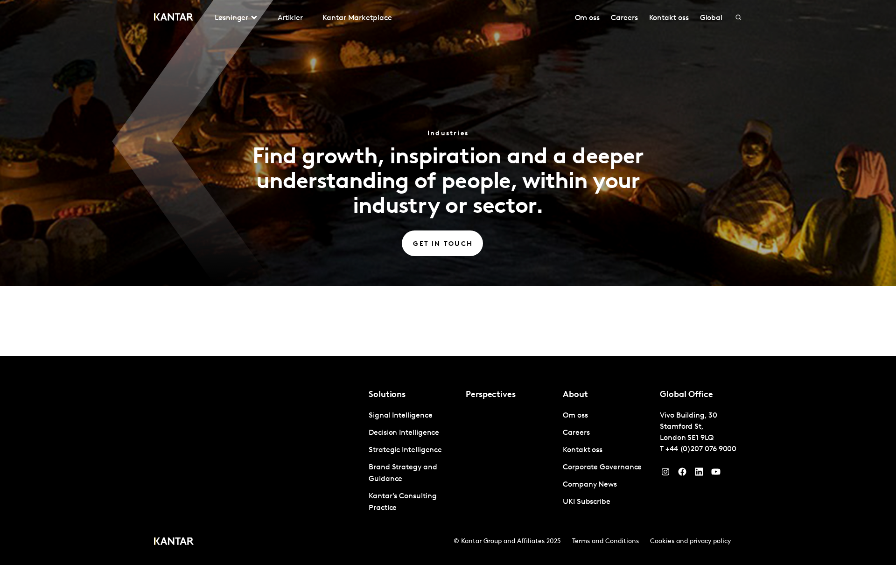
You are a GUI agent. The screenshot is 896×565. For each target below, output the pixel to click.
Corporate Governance (602, 467)
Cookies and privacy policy (690, 541)
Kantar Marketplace (357, 18)
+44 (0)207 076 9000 (700, 449)
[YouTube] (699, 474)
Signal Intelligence (400, 415)
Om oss (587, 18)
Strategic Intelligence (405, 450)
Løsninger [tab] (231, 18)
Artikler (290, 18)
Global (711, 18)
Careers (624, 18)
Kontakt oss (669, 18)
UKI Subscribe (586, 502)
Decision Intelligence (404, 433)
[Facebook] (682, 474)
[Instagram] (665, 474)
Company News (590, 484)
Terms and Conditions (605, 541)
